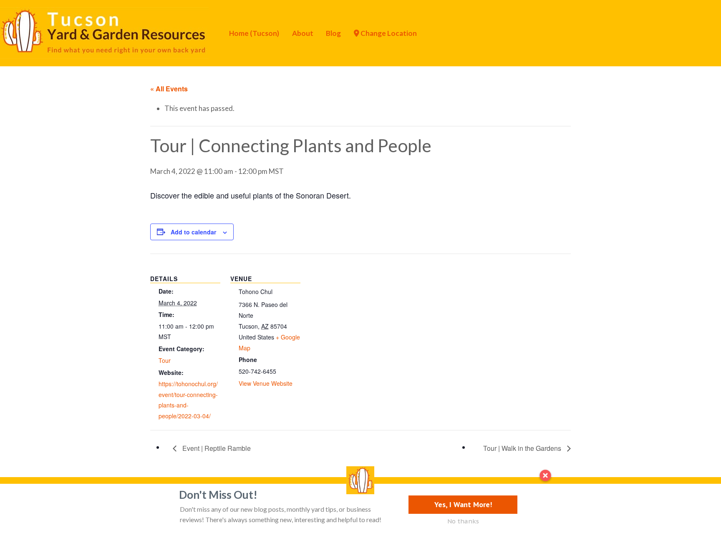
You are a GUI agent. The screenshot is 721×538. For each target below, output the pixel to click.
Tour (165, 360)
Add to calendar (193, 232)
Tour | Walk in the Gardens (523, 448)
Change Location (388, 33)
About (302, 33)
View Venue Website (265, 383)
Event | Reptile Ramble (216, 448)
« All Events (169, 88)
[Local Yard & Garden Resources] (104, 32)
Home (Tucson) (254, 33)
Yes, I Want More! (463, 504)
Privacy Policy (111, 498)
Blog (333, 33)
